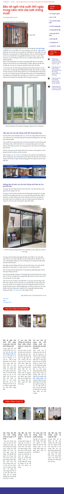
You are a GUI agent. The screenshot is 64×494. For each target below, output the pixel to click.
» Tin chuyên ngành (54, 13)
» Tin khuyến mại (53, 42)
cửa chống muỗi (17, 290)
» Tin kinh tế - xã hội (54, 46)
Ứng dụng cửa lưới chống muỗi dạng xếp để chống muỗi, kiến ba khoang (56, 71)
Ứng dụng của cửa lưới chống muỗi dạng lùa (56, 87)
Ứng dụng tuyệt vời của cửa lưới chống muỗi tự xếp (56, 61)
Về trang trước (7, 302)
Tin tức (13, 2)
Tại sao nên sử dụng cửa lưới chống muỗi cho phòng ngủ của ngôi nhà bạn (39, 344)
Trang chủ (6, 2)
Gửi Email (5, 298)
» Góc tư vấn (52, 17)
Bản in (4, 300)
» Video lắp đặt (53, 39)
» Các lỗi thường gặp (54, 26)
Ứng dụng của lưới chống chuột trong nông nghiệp (56, 80)
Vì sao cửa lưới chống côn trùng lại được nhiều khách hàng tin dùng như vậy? (24, 344)
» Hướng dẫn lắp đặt (54, 30)
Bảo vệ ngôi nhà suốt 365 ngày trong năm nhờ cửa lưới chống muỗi (9, 343)
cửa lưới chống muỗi (16, 155)
